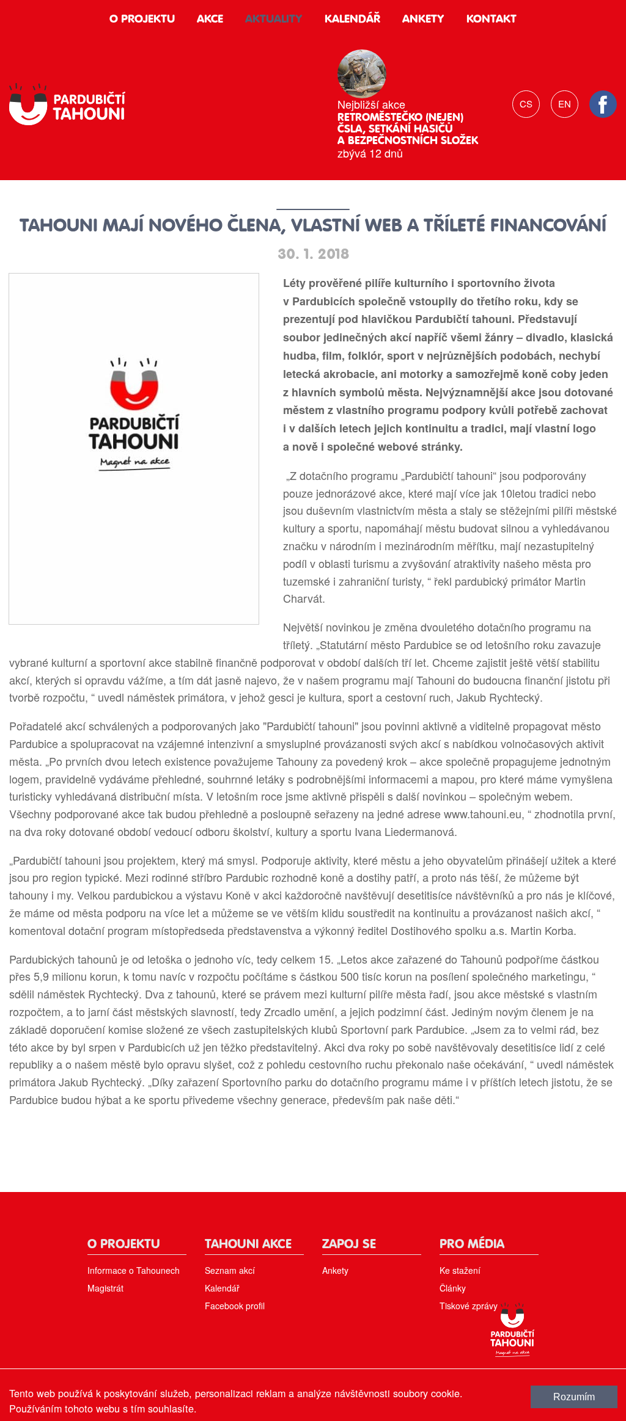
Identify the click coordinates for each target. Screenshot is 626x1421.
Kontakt (491, 19)
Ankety (423, 19)
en (564, 103)
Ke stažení (460, 1270)
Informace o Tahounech (133, 1270)
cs (526, 103)
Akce (210, 19)
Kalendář (352, 19)
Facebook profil (235, 1305)
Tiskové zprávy (469, 1305)
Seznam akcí (230, 1270)
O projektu (142, 19)
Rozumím (574, 1396)
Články (453, 1288)
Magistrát (105, 1288)
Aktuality (274, 19)
